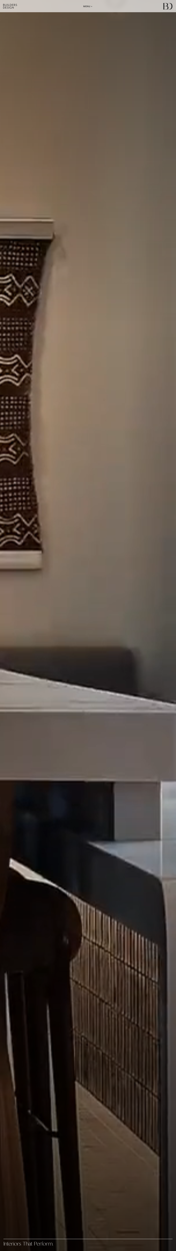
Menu (87, 6)
